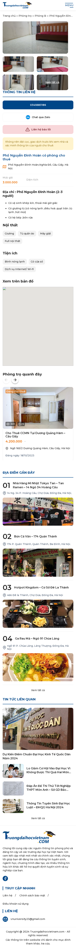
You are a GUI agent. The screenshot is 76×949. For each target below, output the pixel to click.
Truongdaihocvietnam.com (47, 931)
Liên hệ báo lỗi (41, 129)
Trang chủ (9, 15)
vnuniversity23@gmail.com (28, 919)
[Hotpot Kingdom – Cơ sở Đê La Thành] (38, 614)
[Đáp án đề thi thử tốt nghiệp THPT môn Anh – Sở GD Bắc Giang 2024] (13, 788)
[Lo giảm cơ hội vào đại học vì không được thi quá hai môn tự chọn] (13, 771)
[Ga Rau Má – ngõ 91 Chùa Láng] (38, 667)
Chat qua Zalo (41, 117)
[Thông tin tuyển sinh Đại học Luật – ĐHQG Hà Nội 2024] (13, 806)
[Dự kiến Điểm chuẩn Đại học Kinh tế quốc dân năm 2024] (38, 729)
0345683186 (38, 104)
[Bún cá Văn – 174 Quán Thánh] (38, 563)
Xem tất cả (38, 690)
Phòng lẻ (40, 15)
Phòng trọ (25, 15)
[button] (6, 379)
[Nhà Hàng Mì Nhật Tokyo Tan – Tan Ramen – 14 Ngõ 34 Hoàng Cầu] (38, 512)
